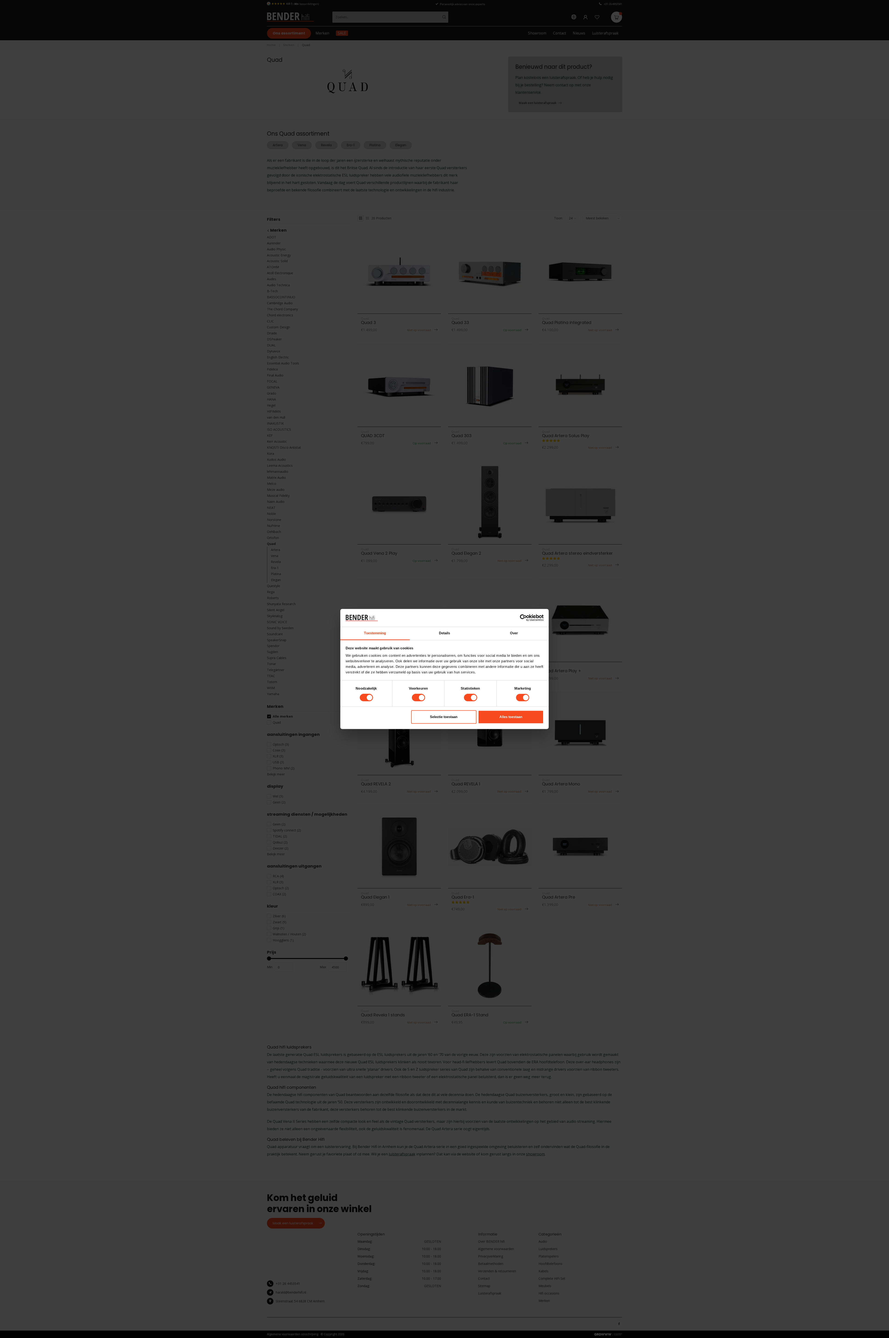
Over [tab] (514, 633)
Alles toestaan (510, 717)
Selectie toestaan (443, 717)
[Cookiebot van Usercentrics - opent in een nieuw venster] (523, 617)
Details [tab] (444, 633)
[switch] (418, 697)
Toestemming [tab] (375, 633)
